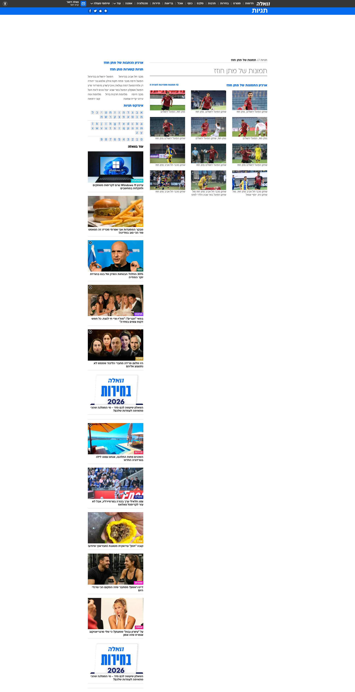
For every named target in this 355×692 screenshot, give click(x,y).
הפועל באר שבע (118, 89)
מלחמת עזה (94, 94)
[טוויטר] (95, 11)
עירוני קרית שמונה (133, 98)
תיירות (156, 3)
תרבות (212, 3)
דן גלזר (139, 85)
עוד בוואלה (135, 146)
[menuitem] (247, 4)
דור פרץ (92, 85)
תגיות (264, 60)
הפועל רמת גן (128, 85)
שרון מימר (101, 85)
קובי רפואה (94, 98)
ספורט (237, 3)
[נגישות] (5, 3)
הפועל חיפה (136, 80)
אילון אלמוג (105, 80)
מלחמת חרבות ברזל (116, 94)
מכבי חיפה (137, 94)
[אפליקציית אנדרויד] (105, 11)
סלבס (200, 3)
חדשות (249, 3)
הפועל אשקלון (135, 89)
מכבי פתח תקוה (120, 80)
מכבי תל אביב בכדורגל (131, 76)
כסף (189, 3)
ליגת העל (93, 89)
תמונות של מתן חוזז (243, 60)
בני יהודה (93, 80)
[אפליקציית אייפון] (100, 11)
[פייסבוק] (90, 11)
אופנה (128, 3)
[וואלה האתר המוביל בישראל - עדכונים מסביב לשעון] (263, 4)
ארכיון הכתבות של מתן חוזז (123, 63)
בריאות (169, 3)
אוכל (180, 3)
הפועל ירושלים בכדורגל (100, 76)
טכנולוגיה (142, 3)
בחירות (224, 3)
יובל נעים (104, 89)
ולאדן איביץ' (114, 85)
